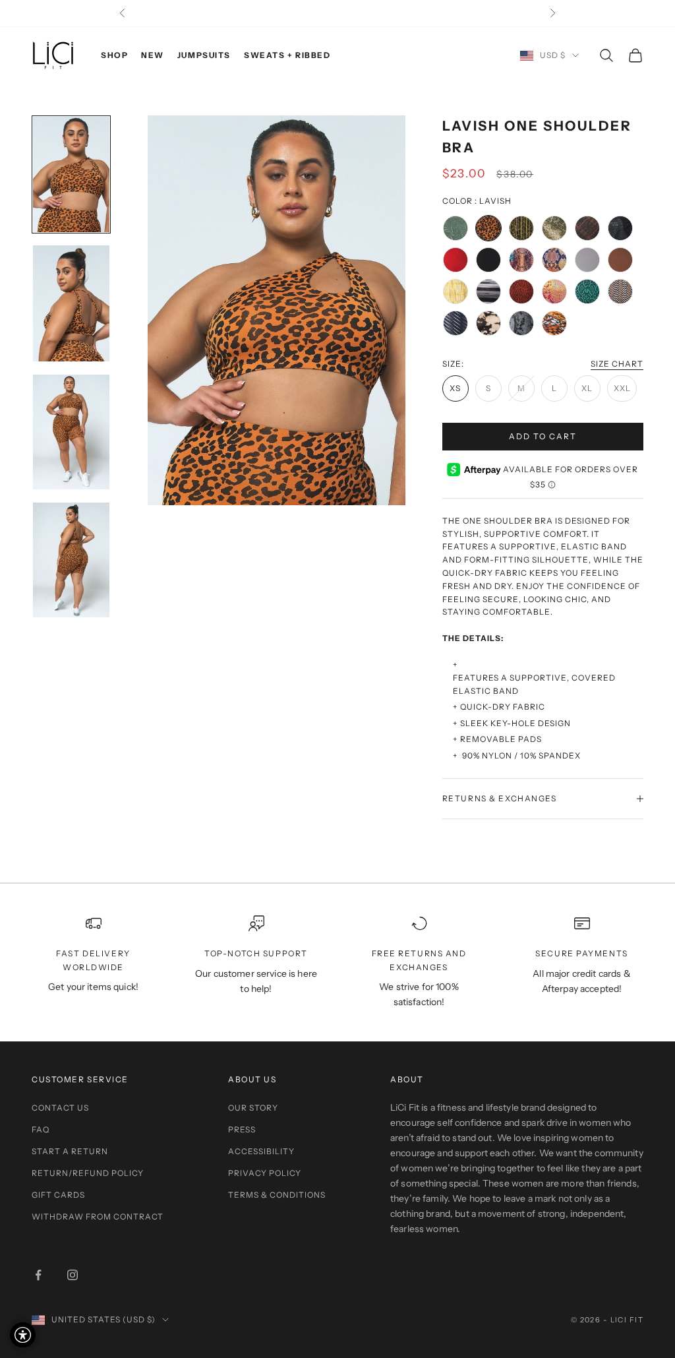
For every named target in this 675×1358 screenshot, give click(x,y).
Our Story (253, 1108)
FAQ (40, 1129)
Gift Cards (58, 1195)
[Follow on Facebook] (38, 1274)
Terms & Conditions (277, 1195)
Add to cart (543, 436)
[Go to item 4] (71, 560)
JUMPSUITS (204, 55)
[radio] (455, 228)
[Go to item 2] (71, 303)
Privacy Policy (264, 1173)
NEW (152, 55)
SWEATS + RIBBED (287, 55)
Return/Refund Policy (88, 1173)
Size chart (617, 364)
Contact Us (60, 1108)
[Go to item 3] (71, 432)
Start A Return (70, 1151)
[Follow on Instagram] (72, 1274)
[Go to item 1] (71, 174)
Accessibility (261, 1151)
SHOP (114, 55)
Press (242, 1129)
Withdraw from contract (97, 1216)
